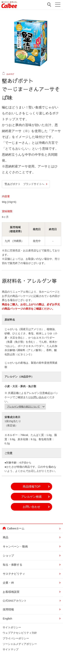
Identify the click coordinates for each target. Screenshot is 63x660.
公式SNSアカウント (15, 600)
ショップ (8, 555)
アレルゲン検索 (31, 496)
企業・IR (8, 582)
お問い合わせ (39, 397)
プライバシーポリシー (16, 638)
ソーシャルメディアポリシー (20, 644)
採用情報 (8, 609)
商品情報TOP (31, 486)
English (7, 618)
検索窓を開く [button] (49, 4)
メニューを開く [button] (57, 5)
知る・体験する (12, 564)
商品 (5, 537)
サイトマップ (10, 649)
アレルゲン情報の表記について (23, 406)
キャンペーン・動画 (15, 546)
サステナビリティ (14, 573)
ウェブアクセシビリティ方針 (20, 632)
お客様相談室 (11, 591)
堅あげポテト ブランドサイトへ (24, 184)
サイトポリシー (12, 627)
